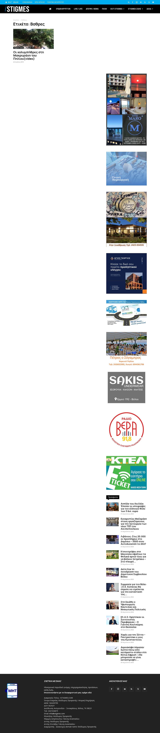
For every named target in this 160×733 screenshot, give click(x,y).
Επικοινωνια (27, 2)
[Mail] (141, 2)
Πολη (104, 9)
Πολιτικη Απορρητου (55, 2)
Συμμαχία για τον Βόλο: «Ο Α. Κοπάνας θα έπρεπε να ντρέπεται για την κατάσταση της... (133, 589)
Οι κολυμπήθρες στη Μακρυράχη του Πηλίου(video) (28, 55)
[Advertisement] (126, 52)
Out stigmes (116, 9)
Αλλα (149, 9)
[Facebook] (132, 2)
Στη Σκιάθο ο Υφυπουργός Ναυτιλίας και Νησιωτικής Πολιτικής (133, 605)
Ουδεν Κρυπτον (63, 9)
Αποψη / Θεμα (92, 9)
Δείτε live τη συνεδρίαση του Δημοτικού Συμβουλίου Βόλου (134, 573)
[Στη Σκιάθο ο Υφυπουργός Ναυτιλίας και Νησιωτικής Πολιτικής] (112, 605)
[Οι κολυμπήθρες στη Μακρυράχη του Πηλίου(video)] (33, 39)
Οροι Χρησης (40, 2)
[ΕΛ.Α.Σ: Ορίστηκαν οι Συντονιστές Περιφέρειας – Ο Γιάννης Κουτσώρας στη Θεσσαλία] (112, 620)
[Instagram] (136, 2)
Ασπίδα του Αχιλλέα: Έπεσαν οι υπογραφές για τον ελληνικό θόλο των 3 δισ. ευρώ (133, 507)
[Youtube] (153, 2)
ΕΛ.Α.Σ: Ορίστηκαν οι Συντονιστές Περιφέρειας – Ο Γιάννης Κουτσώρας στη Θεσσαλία (132, 622)
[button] (129, 2)
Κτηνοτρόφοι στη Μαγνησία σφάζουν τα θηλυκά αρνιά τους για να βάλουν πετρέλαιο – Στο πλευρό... (133, 556)
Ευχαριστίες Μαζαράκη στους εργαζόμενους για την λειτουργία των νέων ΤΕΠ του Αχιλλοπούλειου (134, 523)
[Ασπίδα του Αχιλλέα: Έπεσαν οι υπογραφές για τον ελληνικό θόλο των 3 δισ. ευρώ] (112, 506)
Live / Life (78, 9)
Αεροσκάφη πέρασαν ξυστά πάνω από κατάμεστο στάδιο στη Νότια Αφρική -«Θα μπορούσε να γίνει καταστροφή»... (133, 653)
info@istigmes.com (57, 713)
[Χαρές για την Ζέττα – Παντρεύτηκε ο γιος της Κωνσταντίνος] (112, 637)
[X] (149, 2)
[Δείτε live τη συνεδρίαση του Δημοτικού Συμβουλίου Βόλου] (112, 572)
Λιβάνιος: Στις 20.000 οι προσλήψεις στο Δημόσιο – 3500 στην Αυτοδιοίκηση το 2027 (133, 540)
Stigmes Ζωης (134, 9)
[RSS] (145, 2)
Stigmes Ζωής (18, 48)
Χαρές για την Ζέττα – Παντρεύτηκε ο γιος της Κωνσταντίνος (133, 637)
